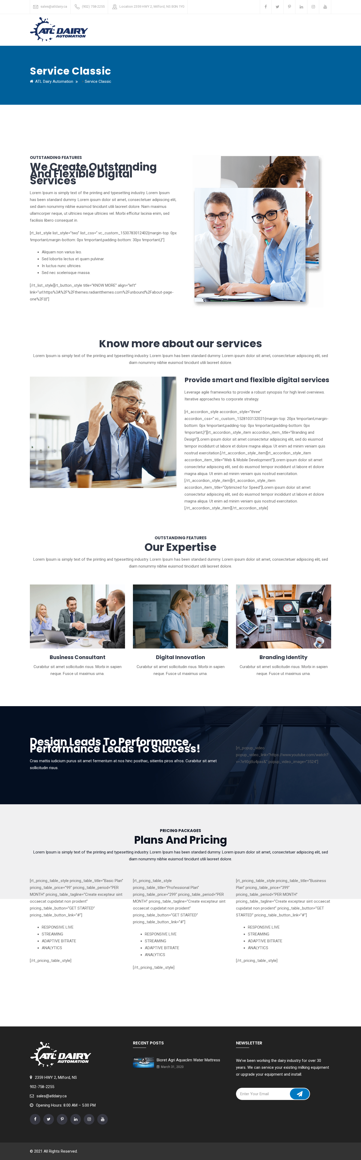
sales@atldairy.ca (53, 6)
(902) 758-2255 (93, 6)
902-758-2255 (42, 1086)
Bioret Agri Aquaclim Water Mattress (188, 1060)
